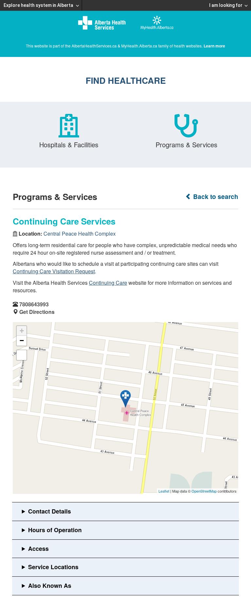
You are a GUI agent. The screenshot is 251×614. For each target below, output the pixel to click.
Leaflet (164, 491)
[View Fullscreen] (21, 355)
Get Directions (37, 312)
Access (38, 548)
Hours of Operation (55, 530)
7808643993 (34, 304)
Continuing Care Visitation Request (54, 271)
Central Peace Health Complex (79, 233)
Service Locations (53, 567)
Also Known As (49, 585)
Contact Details (49, 511)
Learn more (214, 46)
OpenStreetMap (204, 491)
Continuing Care (108, 282)
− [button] (22, 340)
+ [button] (22, 331)
